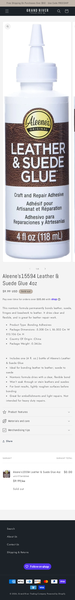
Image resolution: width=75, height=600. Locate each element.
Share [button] (9, 441)
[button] (7, 11)
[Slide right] (45, 269)
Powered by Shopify (56, 593)
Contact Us (13, 544)
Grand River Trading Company (32, 593)
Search (11, 528)
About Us (12, 536)
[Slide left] (30, 269)
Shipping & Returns (18, 552)
